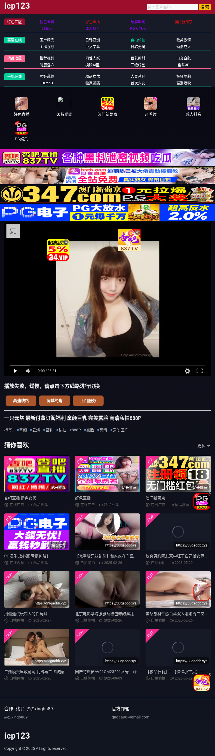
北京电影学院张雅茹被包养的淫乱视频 (108, 613)
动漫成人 (183, 47)
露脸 (90, 430)
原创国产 (120, 430)
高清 (103, 430)
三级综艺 (138, 65)
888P (76, 430)
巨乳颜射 (138, 58)
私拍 (62, 430)
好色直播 (83, 498)
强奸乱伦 (47, 76)
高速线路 (21, 400)
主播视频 (47, 47)
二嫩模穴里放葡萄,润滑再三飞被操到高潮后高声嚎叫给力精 (55, 671)
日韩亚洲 (92, 40)
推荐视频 (47, 58)
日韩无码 (138, 47)
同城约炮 (54, 400)
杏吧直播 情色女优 (20, 498)
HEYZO (47, 83)
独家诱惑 (92, 83)
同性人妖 (92, 58)
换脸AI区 (92, 65)
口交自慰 (183, 58)
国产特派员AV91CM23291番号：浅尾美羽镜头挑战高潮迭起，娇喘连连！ (139, 671)
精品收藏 (14, 58)
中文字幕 (92, 47)
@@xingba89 (16, 717)
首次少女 (138, 83)
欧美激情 (183, 40)
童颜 (23, 430)
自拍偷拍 (138, 40)
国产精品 (47, 40)
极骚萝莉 (183, 76)
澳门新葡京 (155, 498)
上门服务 (88, 400)
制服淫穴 (47, 65)
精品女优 (92, 76)
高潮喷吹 (183, 83)
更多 (201, 445)
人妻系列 (138, 76)
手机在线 (14, 76)
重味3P (183, 65)
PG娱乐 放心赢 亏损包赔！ (27, 556)
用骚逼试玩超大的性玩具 (25, 613)
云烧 (36, 430)
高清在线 (14, 40)
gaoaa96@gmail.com (130, 717)
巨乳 (49, 430)
